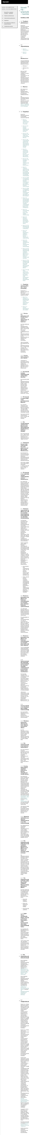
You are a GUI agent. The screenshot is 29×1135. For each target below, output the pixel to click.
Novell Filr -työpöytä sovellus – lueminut (8, 13)
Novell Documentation (8, 7)
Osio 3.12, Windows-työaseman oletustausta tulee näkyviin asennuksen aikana (26, 220)
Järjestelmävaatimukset (9, 18)
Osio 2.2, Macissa (25, 53)
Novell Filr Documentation (9, 9)
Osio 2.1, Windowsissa (25, 49)
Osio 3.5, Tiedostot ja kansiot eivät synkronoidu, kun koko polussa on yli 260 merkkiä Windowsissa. (26, 153)
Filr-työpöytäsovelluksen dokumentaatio (9, 23)
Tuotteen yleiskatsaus (9, 15)
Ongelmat (6, 20)
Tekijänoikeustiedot (8, 26)
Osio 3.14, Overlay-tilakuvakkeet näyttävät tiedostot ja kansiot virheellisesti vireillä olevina (26, 234)
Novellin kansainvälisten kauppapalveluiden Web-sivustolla (25, 1100)
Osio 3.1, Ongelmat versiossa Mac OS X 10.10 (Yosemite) (26, 121)
